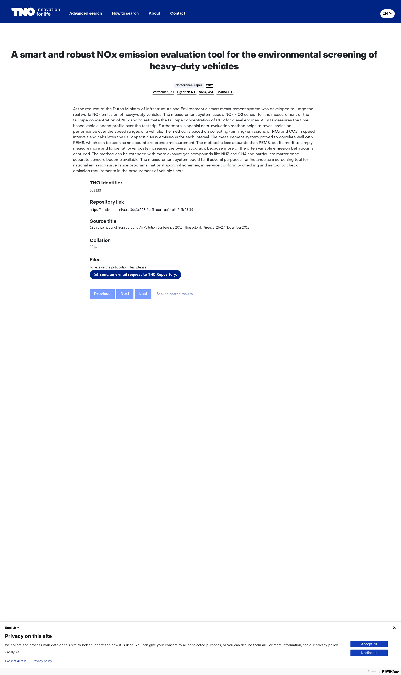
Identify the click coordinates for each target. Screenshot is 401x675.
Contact (177, 13)
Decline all (369, 653)
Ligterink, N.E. (187, 92)
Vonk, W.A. (206, 92)
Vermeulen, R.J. (163, 92)
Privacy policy (42, 661)
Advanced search (85, 13)
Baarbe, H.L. (225, 92)
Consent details (15, 661)
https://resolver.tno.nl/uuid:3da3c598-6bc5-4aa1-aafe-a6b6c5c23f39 (141, 210)
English (10, 627)
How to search (125, 13)
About (154, 13)
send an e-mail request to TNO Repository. (138, 274)
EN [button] (385, 13)
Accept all (369, 644)
